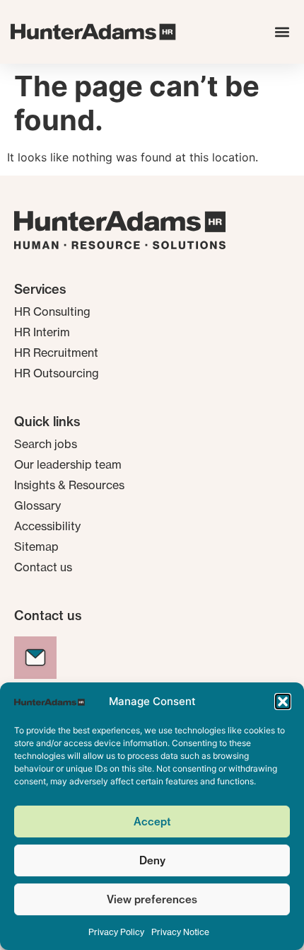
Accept (152, 821)
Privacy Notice (180, 932)
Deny (152, 860)
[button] (283, 701)
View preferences (152, 899)
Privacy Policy (116, 932)
